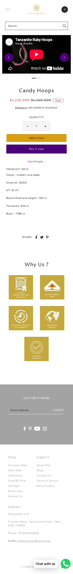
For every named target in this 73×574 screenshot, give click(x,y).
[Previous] (8, 57)
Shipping (21, 107)
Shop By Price (17, 480)
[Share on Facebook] (36, 237)
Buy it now (36, 148)
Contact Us (15, 496)
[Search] (64, 26)
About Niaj (43, 465)
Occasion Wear (18, 465)
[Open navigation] (7, 9)
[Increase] (45, 126)
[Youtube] (37, 429)
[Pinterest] (30, 429)
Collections (15, 475)
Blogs (40, 470)
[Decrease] (27, 126)
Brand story (15, 490)
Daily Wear (15, 470)
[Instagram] (45, 429)
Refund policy (45, 485)
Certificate (35, 161)
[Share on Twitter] (41, 237)
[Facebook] (25, 429)
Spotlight (14, 485)
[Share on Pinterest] (47, 237)
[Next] (64, 57)
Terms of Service (47, 480)
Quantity (36, 117)
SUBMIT (58, 410)
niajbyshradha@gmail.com (34, 540)
